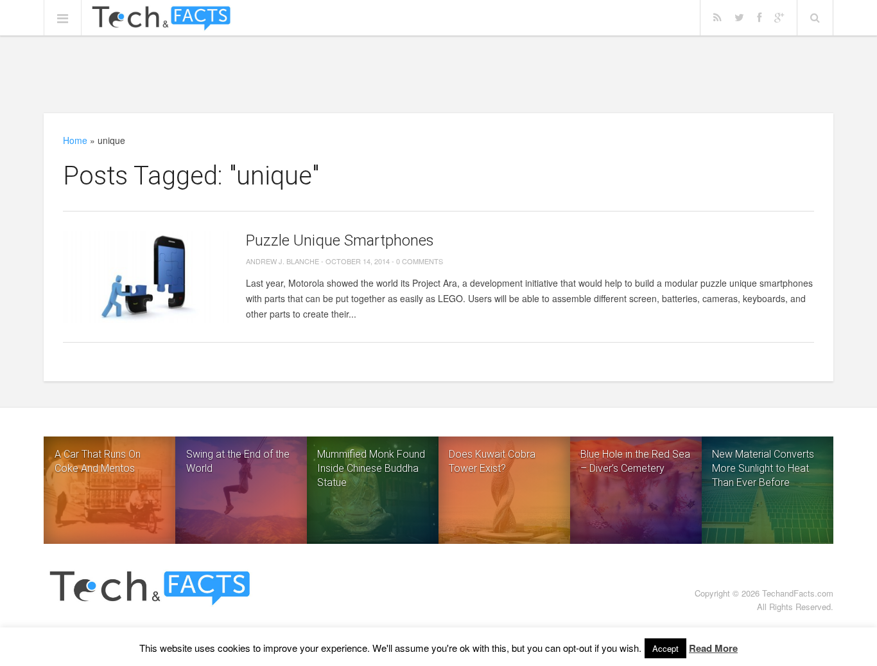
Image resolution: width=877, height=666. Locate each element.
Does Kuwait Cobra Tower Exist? (492, 461)
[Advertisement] (438, 74)
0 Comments (419, 261)
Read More (713, 648)
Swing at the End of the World (238, 461)
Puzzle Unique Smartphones (340, 240)
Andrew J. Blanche (282, 261)
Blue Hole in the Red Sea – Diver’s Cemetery (635, 461)
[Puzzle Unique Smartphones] (146, 277)
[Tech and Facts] (161, 19)
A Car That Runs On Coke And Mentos (98, 461)
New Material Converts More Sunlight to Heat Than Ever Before (763, 468)
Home (75, 140)
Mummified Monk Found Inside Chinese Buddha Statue (371, 468)
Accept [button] (665, 648)
